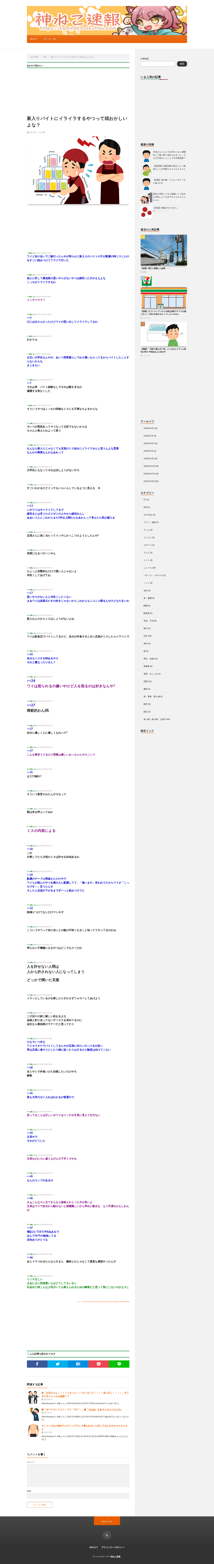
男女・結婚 (149, 658)
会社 (145, 272)
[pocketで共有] (98, 1364)
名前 (29, 1491)
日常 (43, 132)
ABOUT (33, 39)
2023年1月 (148, 458)
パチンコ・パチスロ (153, 575)
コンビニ (146, 318)
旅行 (146, 628)
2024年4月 (148, 428)
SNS (145, 507)
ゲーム (147, 530)
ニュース (146, 355)
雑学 (146, 704)
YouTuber (148, 514)
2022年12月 (149, 466)
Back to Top (107, 1521)
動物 (146, 605)
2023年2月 (148, 451)
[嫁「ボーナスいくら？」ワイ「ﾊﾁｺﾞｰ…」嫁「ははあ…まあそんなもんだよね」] (33, 1414)
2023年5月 (148, 435)
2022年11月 (149, 473)
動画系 (147, 613)
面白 (146, 711)
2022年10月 (149, 481)
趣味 (146, 689)
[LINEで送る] (119, 1364)
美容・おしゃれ (151, 673)
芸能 (146, 681)
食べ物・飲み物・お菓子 (155, 719)
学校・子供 (149, 620)
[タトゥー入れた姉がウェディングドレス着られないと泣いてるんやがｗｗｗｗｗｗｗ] (33, 1430)
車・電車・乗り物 (152, 696)
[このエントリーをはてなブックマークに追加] (78, 1364)
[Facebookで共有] (37, 1364)
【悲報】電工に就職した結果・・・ (156, 268)
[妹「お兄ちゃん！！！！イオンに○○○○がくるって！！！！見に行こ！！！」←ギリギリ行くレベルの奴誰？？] (33, 1397)
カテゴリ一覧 (49, 39)
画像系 (147, 666)
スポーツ (148, 545)
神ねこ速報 (116, 1556)
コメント (31, 1462)
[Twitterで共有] (57, 1364)
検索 (182, 63)
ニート (147, 560)
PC (145, 499)
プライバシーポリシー (113, 1547)
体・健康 (148, 598)
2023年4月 (148, 443)
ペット (147, 583)
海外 (146, 643)
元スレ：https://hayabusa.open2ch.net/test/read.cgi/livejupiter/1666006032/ (103, 1301)
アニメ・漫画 (150, 522)
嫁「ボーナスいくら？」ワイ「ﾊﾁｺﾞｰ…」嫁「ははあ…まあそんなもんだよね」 (82, 1409)
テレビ (147, 552)
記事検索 (145, 58)
